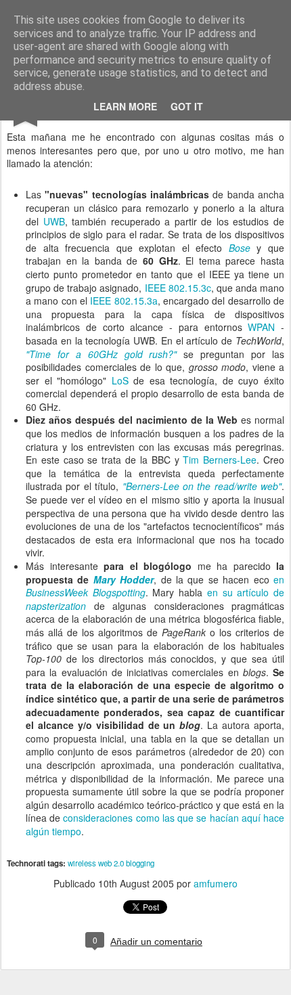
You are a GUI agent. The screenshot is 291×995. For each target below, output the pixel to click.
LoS (120, 380)
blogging (140, 863)
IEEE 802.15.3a (123, 300)
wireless (82, 863)
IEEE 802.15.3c (178, 287)
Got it (187, 106)
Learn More (125, 106)
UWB (54, 221)
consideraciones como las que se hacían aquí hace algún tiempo (155, 824)
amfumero (216, 883)
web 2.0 (111, 863)
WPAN (261, 327)
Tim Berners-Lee (219, 459)
